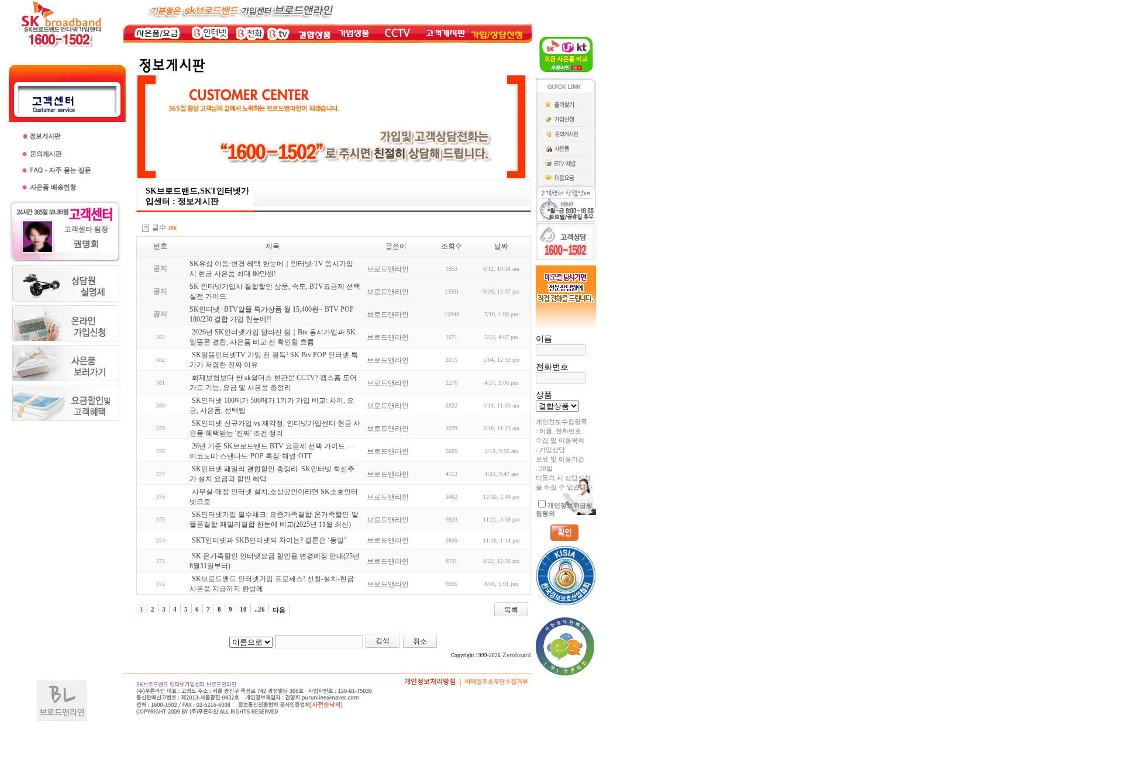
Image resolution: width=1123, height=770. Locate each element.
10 (243, 609)
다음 (279, 609)
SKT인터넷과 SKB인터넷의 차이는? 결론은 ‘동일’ (269, 540)
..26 (259, 609)
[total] (145, 228)
